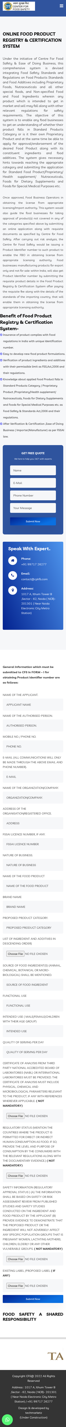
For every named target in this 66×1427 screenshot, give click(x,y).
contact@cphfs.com (34, 579)
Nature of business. (18, 855)
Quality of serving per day (23, 1042)
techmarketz (33, 1412)
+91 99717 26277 (34, 564)
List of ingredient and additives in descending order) (29, 941)
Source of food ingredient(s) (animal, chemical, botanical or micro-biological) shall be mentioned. (32, 970)
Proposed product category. (25, 918)
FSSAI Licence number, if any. (24, 834)
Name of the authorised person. (28, 715)
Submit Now (33, 521)
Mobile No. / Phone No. (19, 736)
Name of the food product (24, 876)
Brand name (12, 897)
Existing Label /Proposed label (29, 1273)
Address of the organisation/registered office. (27, 811)
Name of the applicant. (20, 695)
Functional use (15, 996)
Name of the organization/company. (31, 788)
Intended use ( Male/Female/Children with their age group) (31, 1019)
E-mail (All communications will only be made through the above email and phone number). (33, 762)
